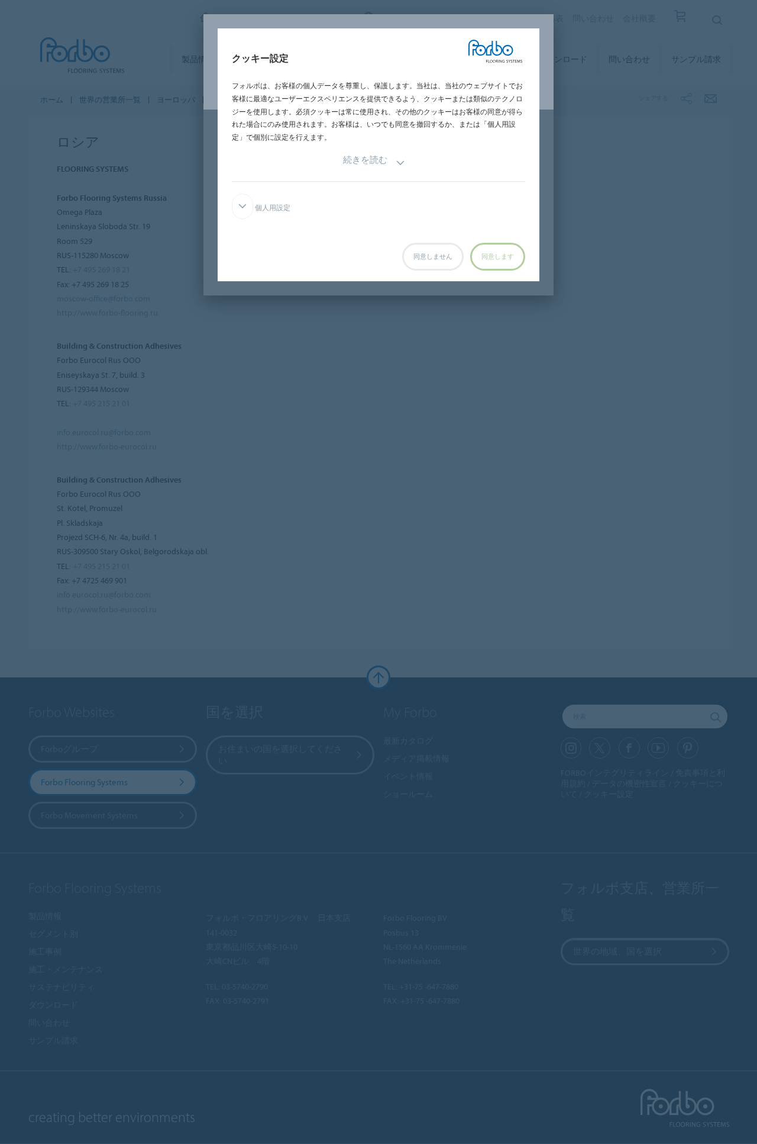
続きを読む (365, 159)
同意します (497, 256)
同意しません (432, 256)
